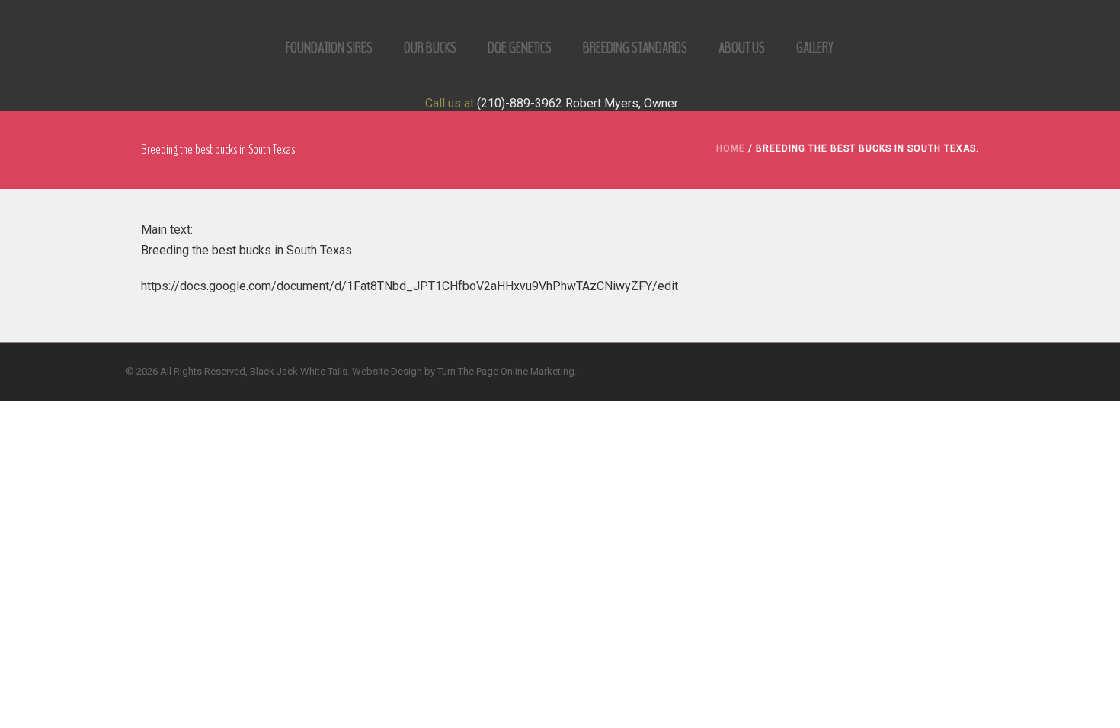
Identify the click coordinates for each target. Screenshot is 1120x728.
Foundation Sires (329, 47)
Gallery (815, 47)
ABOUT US (741, 47)
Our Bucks (430, 47)
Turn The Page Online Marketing (505, 371)
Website (370, 371)
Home (730, 148)
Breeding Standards (635, 47)
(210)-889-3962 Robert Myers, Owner (577, 103)
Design (406, 371)
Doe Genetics (520, 47)
